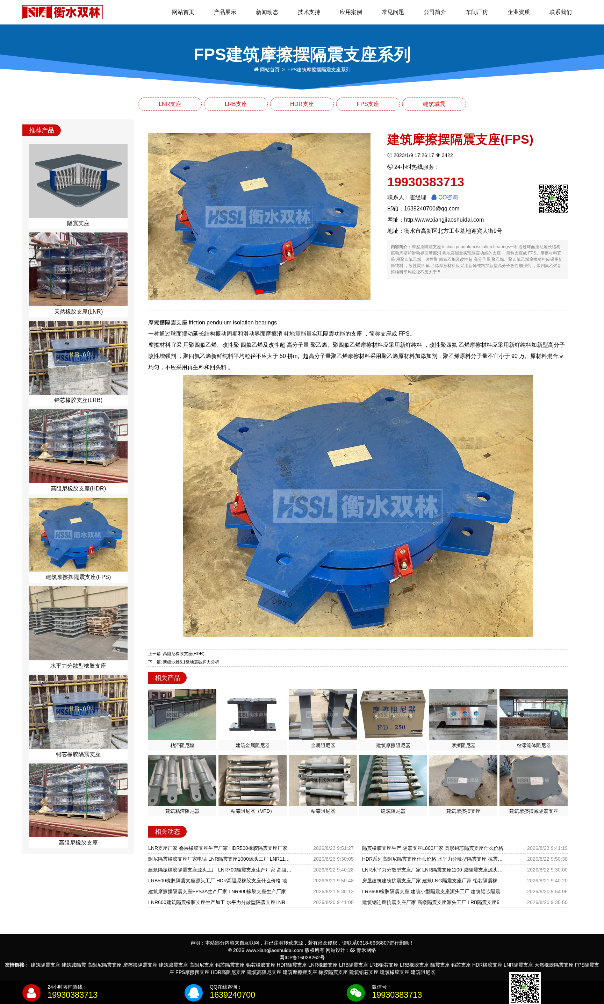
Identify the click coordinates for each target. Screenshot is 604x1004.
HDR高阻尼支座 (228, 972)
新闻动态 (267, 12)
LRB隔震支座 (353, 965)
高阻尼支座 (201, 965)
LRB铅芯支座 (383, 965)
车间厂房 (477, 12)
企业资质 (519, 12)
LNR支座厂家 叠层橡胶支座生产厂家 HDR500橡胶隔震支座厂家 (217, 848)
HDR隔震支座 (292, 965)
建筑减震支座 (173, 965)
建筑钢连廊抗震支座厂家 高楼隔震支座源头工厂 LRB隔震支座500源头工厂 (434, 902)
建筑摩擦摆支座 (300, 972)
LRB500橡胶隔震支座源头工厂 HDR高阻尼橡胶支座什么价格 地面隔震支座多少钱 (220, 880)
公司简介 (435, 12)
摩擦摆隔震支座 (140, 965)
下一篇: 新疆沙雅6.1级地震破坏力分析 (183, 662)
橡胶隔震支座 (333, 972)
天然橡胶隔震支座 (554, 965)
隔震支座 (440, 965)
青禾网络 (365, 950)
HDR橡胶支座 (487, 965)
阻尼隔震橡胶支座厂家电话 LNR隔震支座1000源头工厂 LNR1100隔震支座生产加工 (220, 859)
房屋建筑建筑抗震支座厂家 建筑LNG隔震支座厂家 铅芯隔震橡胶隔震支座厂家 (434, 880)
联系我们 (560, 12)
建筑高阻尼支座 (264, 972)
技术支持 (309, 12)
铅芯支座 (461, 965)
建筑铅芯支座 (364, 972)
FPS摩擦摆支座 (192, 972)
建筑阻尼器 (423, 972)
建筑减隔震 (74, 965)
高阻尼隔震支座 (104, 965)
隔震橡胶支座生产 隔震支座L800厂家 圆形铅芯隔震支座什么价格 (432, 848)
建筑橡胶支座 (394, 972)
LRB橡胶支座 (414, 965)
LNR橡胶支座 (323, 965)
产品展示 (225, 12)
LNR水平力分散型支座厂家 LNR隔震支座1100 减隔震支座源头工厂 (434, 870)
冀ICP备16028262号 (302, 957)
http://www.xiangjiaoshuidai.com (444, 220)
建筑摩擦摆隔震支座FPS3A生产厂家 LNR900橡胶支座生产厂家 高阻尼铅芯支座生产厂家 (220, 891)
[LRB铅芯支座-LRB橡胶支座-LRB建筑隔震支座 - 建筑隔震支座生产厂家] (62, 12)
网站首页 (183, 12)
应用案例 (351, 12)
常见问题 (393, 12)
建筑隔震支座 (45, 965)
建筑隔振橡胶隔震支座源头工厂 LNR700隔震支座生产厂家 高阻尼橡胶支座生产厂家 (220, 870)
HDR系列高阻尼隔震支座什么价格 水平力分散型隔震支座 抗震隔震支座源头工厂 (434, 859)
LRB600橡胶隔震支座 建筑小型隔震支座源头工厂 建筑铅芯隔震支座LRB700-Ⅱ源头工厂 (434, 891)
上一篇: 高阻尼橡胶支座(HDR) (176, 653)
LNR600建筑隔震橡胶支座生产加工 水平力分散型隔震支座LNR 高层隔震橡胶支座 (220, 902)
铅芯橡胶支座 (260, 965)
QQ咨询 (447, 197)
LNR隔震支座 (518, 965)
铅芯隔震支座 (230, 965)
